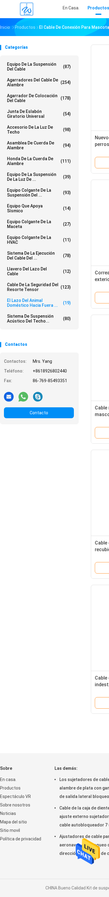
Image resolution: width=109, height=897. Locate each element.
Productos (10, 788)
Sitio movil (10, 830)
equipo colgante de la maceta (39, 224)
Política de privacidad (20, 838)
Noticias (8, 813)
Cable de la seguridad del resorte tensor (39, 287)
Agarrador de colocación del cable (39, 98)
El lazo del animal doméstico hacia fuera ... (39, 303)
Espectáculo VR (15, 796)
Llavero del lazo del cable (39, 271)
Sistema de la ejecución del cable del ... (39, 255)
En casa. (8, 779)
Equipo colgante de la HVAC (39, 240)
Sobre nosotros (15, 805)
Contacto (39, 412)
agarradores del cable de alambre (39, 82)
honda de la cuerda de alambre (39, 161)
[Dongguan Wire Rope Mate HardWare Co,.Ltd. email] (9, 396)
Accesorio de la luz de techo (39, 129)
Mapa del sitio (13, 821)
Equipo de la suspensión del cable (39, 66)
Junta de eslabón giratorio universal (39, 114)
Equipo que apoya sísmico (39, 208)
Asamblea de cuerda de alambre (39, 145)
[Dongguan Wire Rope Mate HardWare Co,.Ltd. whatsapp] (23, 396)
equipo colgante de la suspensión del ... (39, 192)
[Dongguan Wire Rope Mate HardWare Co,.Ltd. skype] (38, 396)
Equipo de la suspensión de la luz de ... (39, 177)
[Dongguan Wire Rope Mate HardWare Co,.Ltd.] (26, 9)
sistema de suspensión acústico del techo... (39, 318)
